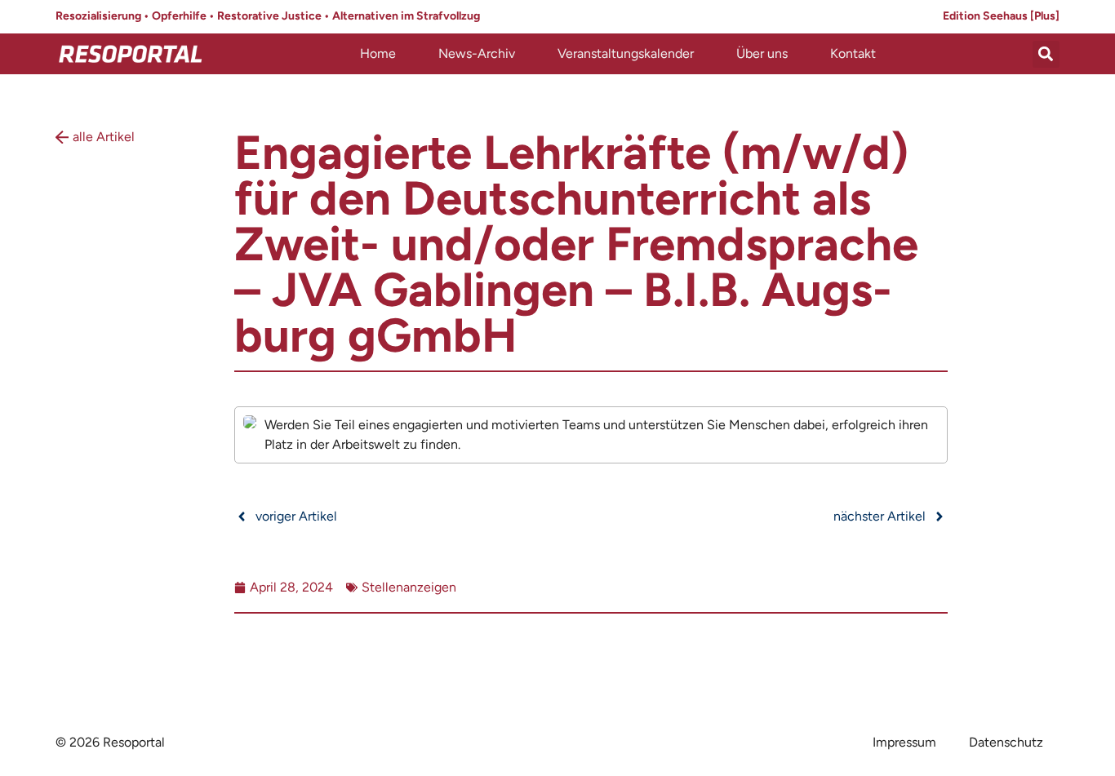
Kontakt (853, 53)
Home (378, 53)
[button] (1046, 54)
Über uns (762, 53)
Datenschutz (1006, 742)
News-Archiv (476, 53)
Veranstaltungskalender (626, 53)
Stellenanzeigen (409, 587)
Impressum (904, 742)
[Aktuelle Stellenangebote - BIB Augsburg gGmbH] (591, 435)
